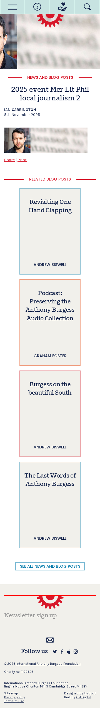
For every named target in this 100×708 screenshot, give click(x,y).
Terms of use (14, 701)
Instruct (90, 693)
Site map (11, 693)
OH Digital (83, 697)
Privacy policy (14, 697)
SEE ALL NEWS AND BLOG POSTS (50, 566)
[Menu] (12, 7)
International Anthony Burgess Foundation (48, 664)
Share (9, 160)
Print (22, 160)
